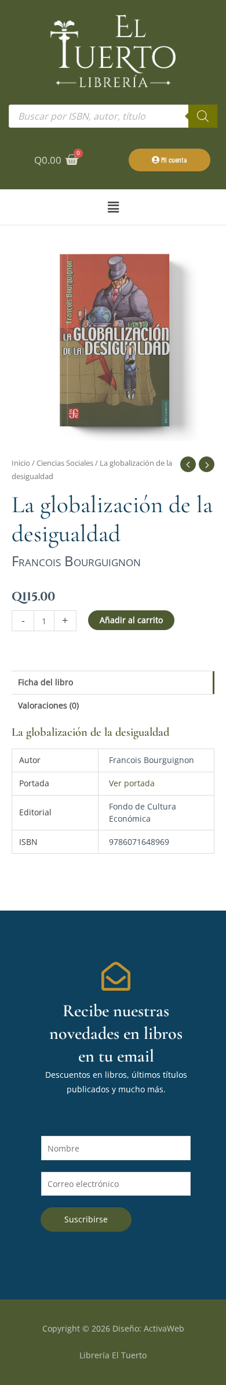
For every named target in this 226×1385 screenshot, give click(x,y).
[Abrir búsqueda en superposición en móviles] (113, 116)
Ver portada (132, 783)
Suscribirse (86, 1219)
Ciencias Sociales (65, 463)
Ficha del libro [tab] (45, 682)
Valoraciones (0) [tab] (48, 705)
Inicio (21, 463)
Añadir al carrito (131, 619)
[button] (113, 207)
